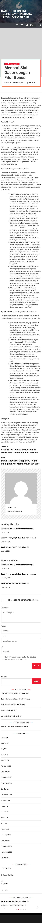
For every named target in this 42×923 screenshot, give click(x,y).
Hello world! (24, 727)
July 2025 (4, 806)
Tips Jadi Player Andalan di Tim (11, 716)
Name (3, 626)
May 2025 (4, 817)
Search (4, 677)
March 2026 (5, 760)
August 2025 (5, 800)
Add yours (35, 600)
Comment (5, 608)
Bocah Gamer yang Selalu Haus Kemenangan (18, 538)
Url (2, 647)
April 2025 (4, 823)
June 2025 (4, 812)
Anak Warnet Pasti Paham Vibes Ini (15, 547)
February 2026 (6, 766)
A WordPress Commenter (9, 727)
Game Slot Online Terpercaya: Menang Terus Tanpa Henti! (16, 14)
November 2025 (6, 783)
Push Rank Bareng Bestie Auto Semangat (17, 529)
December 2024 (6, 846)
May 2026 (4, 749)
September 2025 (6, 795)
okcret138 (31, 83)
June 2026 (4, 743)
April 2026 (4, 754)
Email (3, 636)
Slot (2, 98)
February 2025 (6, 835)
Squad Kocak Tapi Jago (9, 710)
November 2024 (6, 852)
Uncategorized (6, 868)
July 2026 (4, 737)
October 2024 (5, 858)
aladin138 (32, 442)
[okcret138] (21, 488)
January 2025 (5, 840)
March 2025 (5, 829)
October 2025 (5, 789)
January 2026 (5, 772)
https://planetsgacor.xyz (15, 511)
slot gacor (4, 883)
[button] (4, 907)
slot (2, 881)
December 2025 (6, 777)
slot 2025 (4, 890)
